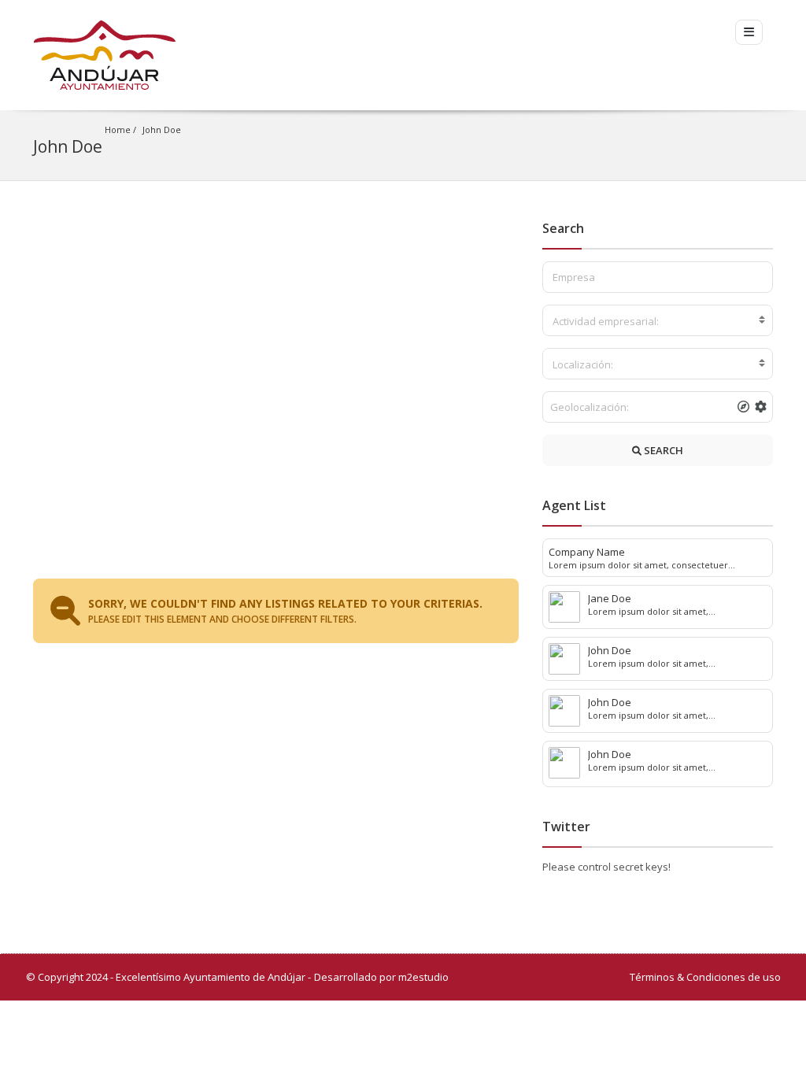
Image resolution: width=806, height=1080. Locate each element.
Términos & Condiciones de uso (705, 977)
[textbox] (657, 321)
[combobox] (657, 320)
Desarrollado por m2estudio (381, 977)
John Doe (161, 129)
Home (118, 129)
